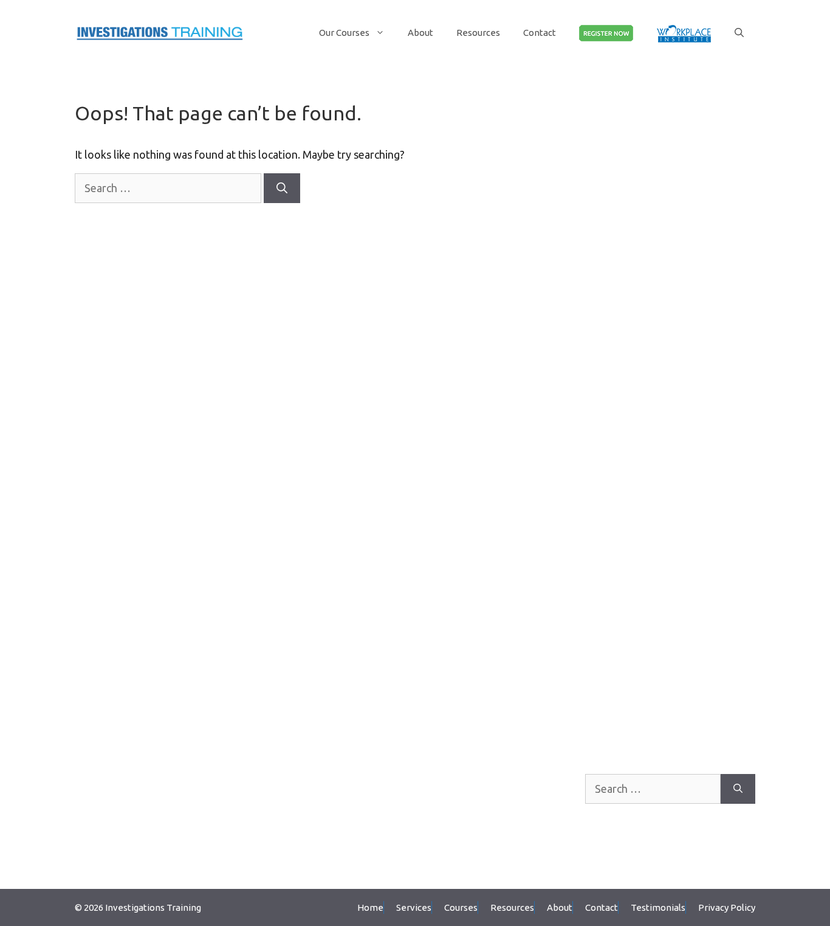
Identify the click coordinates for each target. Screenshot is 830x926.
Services (413, 907)
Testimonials (658, 907)
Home (370, 907)
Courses (461, 907)
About (420, 32)
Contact (539, 32)
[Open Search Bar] (739, 32)
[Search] (282, 188)
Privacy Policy (726, 907)
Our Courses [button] (344, 32)
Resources (478, 32)
